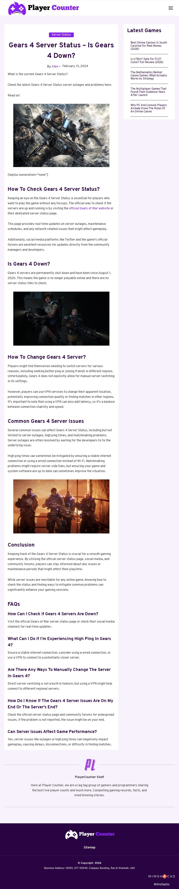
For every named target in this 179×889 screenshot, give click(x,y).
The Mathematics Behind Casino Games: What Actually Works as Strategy (149, 75)
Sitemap (89, 848)
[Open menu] (171, 8)
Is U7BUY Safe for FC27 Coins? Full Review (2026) (147, 61)
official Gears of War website (89, 209)
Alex (55, 66)
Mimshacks (162, 885)
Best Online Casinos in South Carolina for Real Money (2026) (149, 46)
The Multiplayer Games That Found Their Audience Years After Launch (148, 92)
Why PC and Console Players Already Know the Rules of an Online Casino (149, 108)
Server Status (61, 35)
